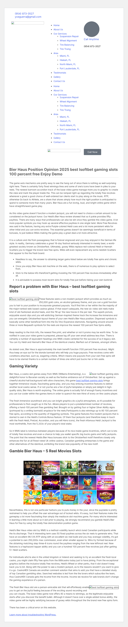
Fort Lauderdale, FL (70, 68)
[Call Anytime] (91, 29)
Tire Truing (65, 49)
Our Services (60, 33)
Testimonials (60, 72)
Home (56, 25)
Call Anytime (91, 39)
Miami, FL (64, 55)
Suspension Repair (69, 36)
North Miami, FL (68, 64)
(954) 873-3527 (92, 46)
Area (56, 53)
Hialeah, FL (65, 60)
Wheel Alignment (68, 40)
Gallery (57, 77)
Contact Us (59, 81)
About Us (58, 29)
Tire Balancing (67, 44)
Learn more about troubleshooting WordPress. (32, 614)
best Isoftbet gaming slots (89, 380)
